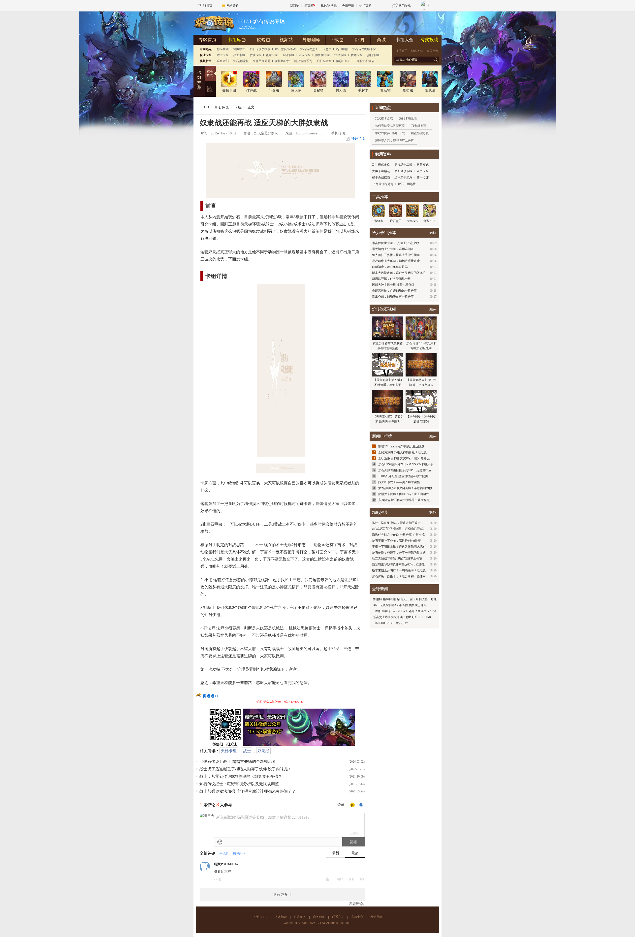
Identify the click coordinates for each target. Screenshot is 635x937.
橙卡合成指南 (381, 177)
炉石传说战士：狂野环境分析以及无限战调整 (239, 784)
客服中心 (357, 917)
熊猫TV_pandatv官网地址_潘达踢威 (401, 446)
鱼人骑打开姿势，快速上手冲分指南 (396, 255)
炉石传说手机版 (260, 49)
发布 (353, 842)
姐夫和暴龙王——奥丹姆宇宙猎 (399, 482)
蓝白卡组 (423, 171)
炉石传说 (222, 107)
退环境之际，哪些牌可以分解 (394, 140)
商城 (381, 39)
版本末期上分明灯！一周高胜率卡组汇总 (399, 570)
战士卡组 (239, 55)
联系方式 (338, 917)
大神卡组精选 (381, 171)
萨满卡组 (255, 55)
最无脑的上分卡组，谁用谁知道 (393, 249)
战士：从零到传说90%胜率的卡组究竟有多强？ (240, 776)
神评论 (358, 138)
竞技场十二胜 (403, 164)
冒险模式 (239, 49)
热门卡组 (373, 55)
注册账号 (402, 51)
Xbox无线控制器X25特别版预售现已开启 (400, 605)
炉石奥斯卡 (240, 61)
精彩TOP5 (342, 61)
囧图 (359, 39)
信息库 (326, 49)
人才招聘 (281, 917)
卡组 (238, 107)
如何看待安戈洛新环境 (390, 125)
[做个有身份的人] (352, 805)
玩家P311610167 (226, 864)
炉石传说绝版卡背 (364, 49)
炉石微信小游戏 (285, 49)
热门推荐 (342, 49)
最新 (335, 853)
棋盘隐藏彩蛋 (420, 133)
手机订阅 (338, 133)
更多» (433, 233)
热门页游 (365, 5)
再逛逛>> (211, 696)
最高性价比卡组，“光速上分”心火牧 (395, 243)
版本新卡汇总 (403, 177)
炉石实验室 (324, 61)
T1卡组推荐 (418, 125)
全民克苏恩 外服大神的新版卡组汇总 (402, 452)
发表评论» (357, 904)
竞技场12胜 (282, 61)
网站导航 (232, 5)
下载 (337, 39)
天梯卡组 (229, 751)
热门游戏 (405, 5)
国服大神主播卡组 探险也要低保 (393, 284)
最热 (354, 853)
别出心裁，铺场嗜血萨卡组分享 (393, 296)
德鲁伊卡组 (322, 55)
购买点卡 (432, 51)
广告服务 (300, 917)
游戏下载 (417, 51)
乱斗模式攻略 (381, 164)
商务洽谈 (319, 917)
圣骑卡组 (288, 55)
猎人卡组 (305, 55)
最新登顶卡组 (403, 171)
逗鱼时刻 (223, 61)
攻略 (263, 39)
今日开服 (348, 5)
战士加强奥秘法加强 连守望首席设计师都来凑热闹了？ (247, 791)
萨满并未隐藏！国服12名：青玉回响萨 (403, 494)
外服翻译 (311, 39)
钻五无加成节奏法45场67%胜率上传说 (397, 558)
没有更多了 (282, 894)
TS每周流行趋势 (382, 184)
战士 (247, 751)
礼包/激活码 (329, 5)
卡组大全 (404, 39)
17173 (204, 107)
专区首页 (208, 39)
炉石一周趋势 (407, 184)
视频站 (286, 39)
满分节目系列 (303, 61)
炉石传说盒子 (309, 49)
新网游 (294, 5)
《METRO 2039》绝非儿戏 (390, 623)
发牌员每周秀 (261, 61)
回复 (351, 879)
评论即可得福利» (232, 853)
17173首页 (205, 5)
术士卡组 (223, 55)
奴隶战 (263, 751)
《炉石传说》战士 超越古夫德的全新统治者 (237, 761)
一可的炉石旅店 (363, 61)
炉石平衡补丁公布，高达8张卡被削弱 (396, 540)
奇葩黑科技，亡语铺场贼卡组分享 (394, 290)
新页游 (308, 5)
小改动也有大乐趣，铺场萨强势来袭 (396, 261)
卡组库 (237, 39)
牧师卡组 (357, 55)
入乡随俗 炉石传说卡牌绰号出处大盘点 (404, 500)
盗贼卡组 (272, 55)
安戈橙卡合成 (384, 118)
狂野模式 (210, 89)
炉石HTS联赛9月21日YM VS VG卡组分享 (405, 464)
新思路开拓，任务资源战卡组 (391, 279)
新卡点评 (423, 177)
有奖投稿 (429, 39)
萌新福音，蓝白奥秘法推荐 (390, 267)
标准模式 (223, 49)
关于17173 (260, 917)
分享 (362, 879)
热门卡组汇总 (408, 118)
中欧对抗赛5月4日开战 (390, 133)
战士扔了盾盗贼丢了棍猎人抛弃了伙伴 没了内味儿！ (245, 769)
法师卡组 (340, 55)
